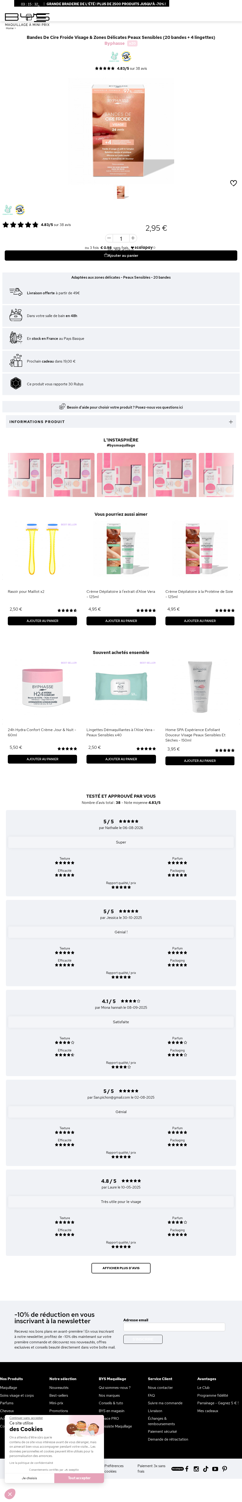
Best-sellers (58, 1395)
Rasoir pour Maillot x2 (26, 591)
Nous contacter (160, 1387)
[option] (121, 131)
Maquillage (8, 1387)
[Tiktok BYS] (206, 1469)
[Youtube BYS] (215, 1468)
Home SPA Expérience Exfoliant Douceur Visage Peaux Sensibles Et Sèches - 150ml (195, 735)
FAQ (151, 1395)
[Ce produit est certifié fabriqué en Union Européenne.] (20, 210)
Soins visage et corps (17, 1395)
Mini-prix (56, 1403)
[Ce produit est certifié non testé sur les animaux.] (7, 210)
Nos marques (109, 1395)
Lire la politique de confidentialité (31, 1463)
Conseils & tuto (111, 1403)
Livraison (155, 1411)
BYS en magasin (111, 1411)
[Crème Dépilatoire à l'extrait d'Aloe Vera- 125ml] (121, 548)
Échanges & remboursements (161, 1421)
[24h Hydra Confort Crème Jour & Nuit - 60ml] (42, 687)
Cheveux (7, 1411)
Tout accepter (79, 1478)
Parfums (6, 1403)
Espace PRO (109, 1418)
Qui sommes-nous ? (115, 1387)
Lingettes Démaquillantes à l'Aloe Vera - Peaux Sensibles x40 (120, 732)
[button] (10, 1494)
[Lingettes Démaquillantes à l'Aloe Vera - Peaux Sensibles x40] (121, 687)
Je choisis (29, 1478)
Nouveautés (59, 1387)
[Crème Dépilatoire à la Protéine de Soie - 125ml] (200, 548)
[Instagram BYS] (196, 1468)
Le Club (203, 1387)
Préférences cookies (114, 1469)
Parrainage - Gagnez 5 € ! (217, 1403)
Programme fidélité (212, 1395)
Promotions (58, 1411)
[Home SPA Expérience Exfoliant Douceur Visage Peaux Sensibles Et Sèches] (200, 687)
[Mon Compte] (35, 7)
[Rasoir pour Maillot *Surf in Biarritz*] (42, 548)
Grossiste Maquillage (115, 1426)
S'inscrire (143, 1339)
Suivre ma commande (165, 1403)
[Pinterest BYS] (225, 1468)
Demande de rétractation (168, 1439)
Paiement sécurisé (162, 1431)
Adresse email (135, 1320)
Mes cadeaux (207, 1411)
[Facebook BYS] (187, 1468)
